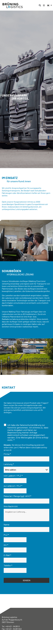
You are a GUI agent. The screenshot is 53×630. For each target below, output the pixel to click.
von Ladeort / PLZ (13, 475)
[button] (40, 5)
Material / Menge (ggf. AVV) (17, 496)
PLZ (6, 534)
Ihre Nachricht (11, 506)
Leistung (9, 464)
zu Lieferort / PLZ (13, 486)
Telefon (8, 565)
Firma (7, 454)
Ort (6, 545)
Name (6, 524)
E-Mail (7, 555)
